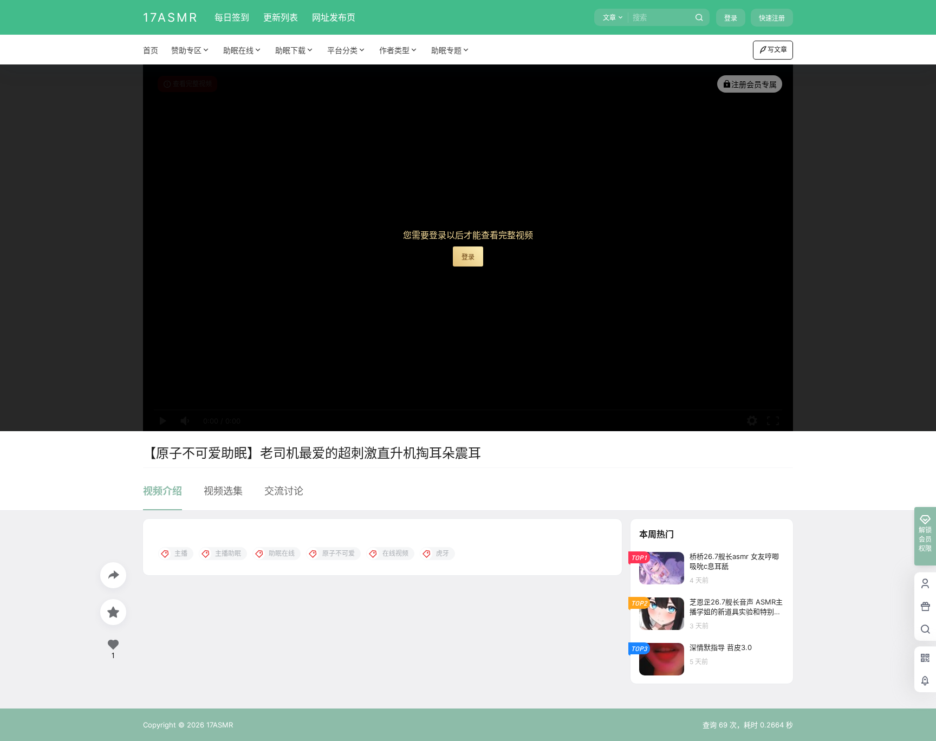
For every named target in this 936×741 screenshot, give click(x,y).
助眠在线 (238, 50)
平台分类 (342, 50)
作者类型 (394, 50)
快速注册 (772, 18)
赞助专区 (186, 50)
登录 (730, 18)
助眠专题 (446, 50)
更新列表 (280, 17)
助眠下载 (290, 50)
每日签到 (231, 17)
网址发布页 (333, 17)
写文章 (777, 50)
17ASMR (218, 724)
